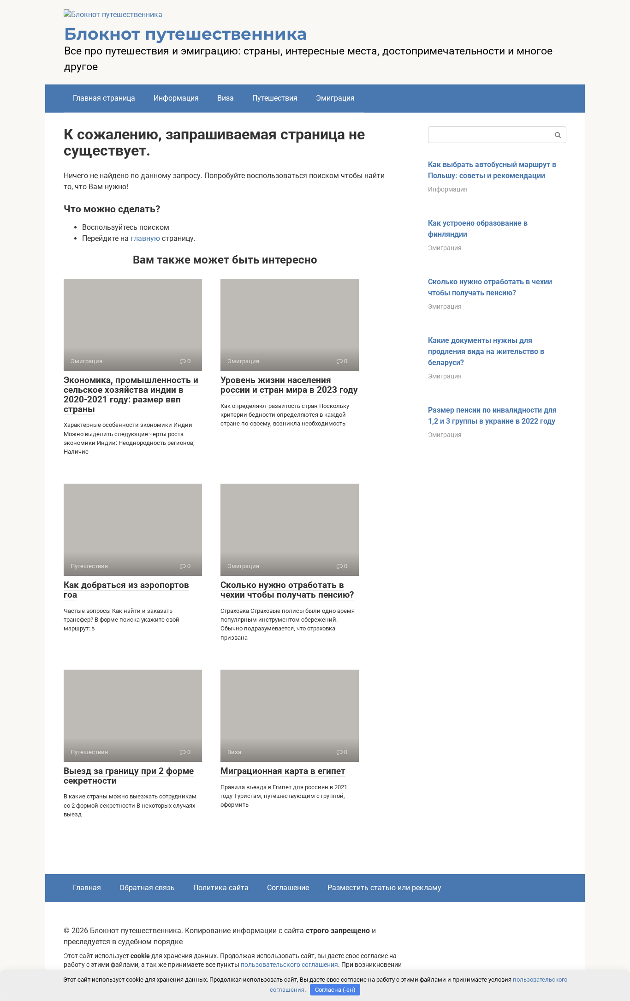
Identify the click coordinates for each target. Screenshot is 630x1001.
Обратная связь (147, 887)
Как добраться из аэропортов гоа (126, 590)
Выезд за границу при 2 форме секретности (129, 776)
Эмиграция (335, 98)
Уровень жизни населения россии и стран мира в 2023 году (289, 385)
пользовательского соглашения (289, 965)
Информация (176, 98)
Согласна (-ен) (335, 989)
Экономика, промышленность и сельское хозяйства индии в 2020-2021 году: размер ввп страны (131, 394)
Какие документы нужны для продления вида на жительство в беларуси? (486, 351)
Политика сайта (221, 887)
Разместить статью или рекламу (384, 887)
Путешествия (274, 98)
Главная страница (104, 98)
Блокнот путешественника (185, 34)
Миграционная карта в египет (282, 771)
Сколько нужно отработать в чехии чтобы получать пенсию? (287, 590)
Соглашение (288, 887)
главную (145, 238)
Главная (87, 887)
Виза (225, 98)
